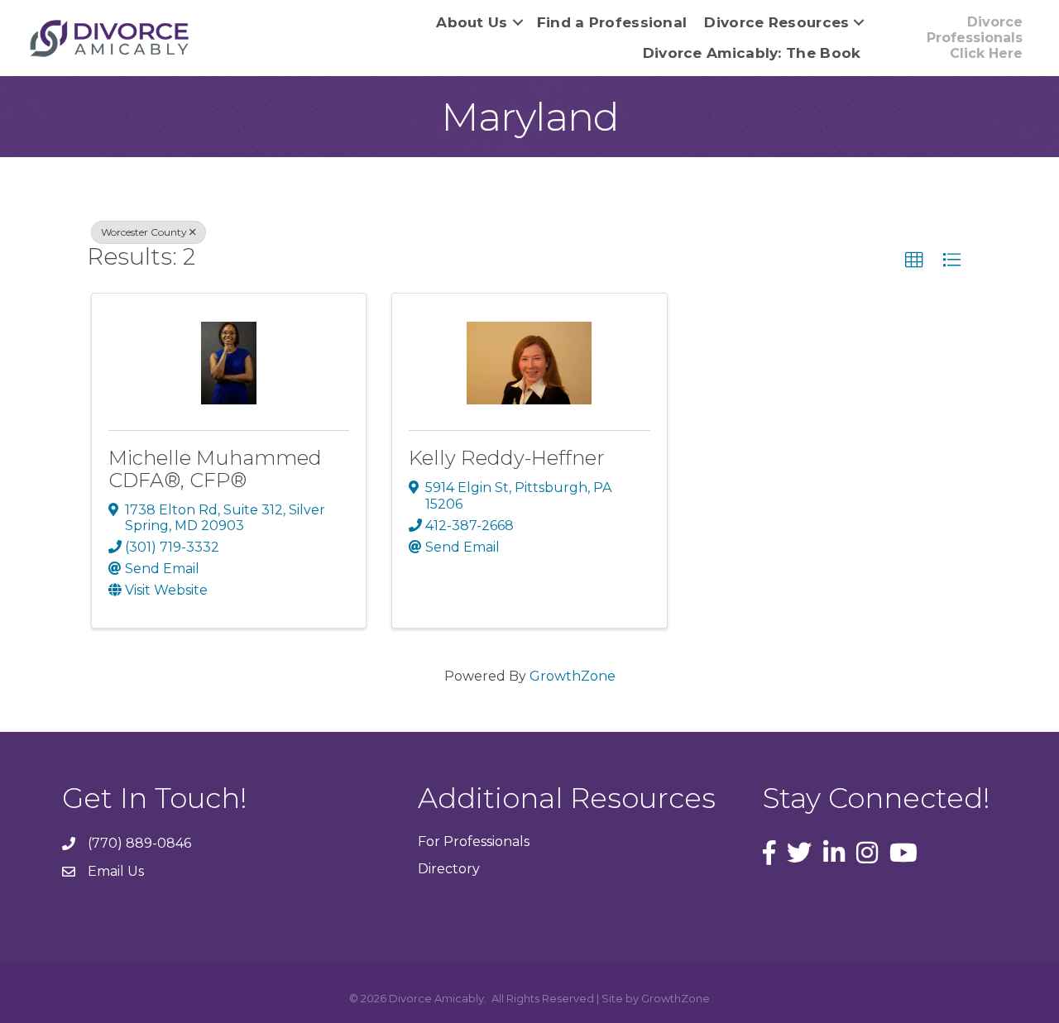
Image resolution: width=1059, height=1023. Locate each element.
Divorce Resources (776, 22)
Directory (449, 869)
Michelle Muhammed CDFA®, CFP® (215, 468)
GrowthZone (573, 676)
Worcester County (144, 232)
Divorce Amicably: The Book (752, 53)
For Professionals (474, 841)
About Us (471, 22)
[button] (914, 260)
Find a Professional (612, 22)
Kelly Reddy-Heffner (507, 458)
